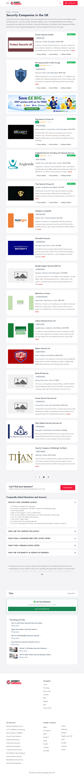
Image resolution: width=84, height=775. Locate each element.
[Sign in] (60, 3)
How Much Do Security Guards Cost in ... (26, 642)
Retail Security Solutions (13, 746)
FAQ (44, 705)
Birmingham (38, 430)
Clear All (70, 593)
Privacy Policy (47, 708)
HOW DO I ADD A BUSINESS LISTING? (22, 502)
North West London (50, 163)
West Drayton (39, 300)
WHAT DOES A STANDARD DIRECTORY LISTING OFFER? (29, 538)
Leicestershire (45, 187)
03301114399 (40, 324)
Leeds (63, 739)
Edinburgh (38, 455)
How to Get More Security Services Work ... (27, 623)
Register (45, 701)
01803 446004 (40, 451)
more (73, 50)
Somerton (38, 273)
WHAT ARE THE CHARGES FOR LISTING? (23, 531)
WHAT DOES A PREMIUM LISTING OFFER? (24, 545)
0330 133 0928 (40, 159)
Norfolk (45, 42)
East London (46, 245)
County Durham (50, 129)
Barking (37, 380)
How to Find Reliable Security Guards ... (26, 636)
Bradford (46, 737)
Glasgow (64, 733)
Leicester (37, 187)
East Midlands (54, 187)
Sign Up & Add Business (42, 609)
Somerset (44, 273)
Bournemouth (39, 405)
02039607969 (40, 242)
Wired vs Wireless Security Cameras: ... (34, 648)
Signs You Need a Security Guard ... (24, 629)
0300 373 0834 (40, 126)
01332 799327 (40, 352)
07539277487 (40, 38)
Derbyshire (43, 355)
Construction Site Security (14, 750)
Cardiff (45, 744)
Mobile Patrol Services (13, 740)
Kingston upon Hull (66, 736)
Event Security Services (13, 743)
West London (48, 300)
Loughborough (39, 328)
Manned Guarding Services (14, 726)
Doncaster (46, 751)
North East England (61, 129)
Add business (68, 487)
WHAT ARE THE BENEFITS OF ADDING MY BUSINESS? (28, 552)
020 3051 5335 (40, 214)
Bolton (45, 734)
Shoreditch (38, 245)
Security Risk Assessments (13, 763)
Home (45, 685)
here (16, 506)
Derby (37, 355)
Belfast (45, 727)
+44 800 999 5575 (41, 297)
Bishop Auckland (40, 129)
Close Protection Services (14, 756)
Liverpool (64, 746)
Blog (44, 698)
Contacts (45, 695)
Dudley (63, 726)
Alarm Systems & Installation (14, 733)
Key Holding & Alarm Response (15, 753)
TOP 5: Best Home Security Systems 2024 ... (36, 655)
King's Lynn (38, 42)
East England (51, 42)
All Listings (46, 688)
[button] (74, 593)
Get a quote (46, 691)
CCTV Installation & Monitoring (15, 730)
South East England (50, 218)
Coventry (46, 747)
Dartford (37, 218)
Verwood (38, 73)
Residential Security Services (14, 760)
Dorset (43, 73)
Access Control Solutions (13, 736)
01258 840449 (40, 69)
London (59, 163)
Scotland (44, 455)
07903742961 (40, 269)
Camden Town (39, 163)
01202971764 (40, 402)
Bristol (45, 741)
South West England (52, 73)
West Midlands (47, 430)
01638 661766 (40, 377)
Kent (42, 218)
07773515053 (40, 427)
